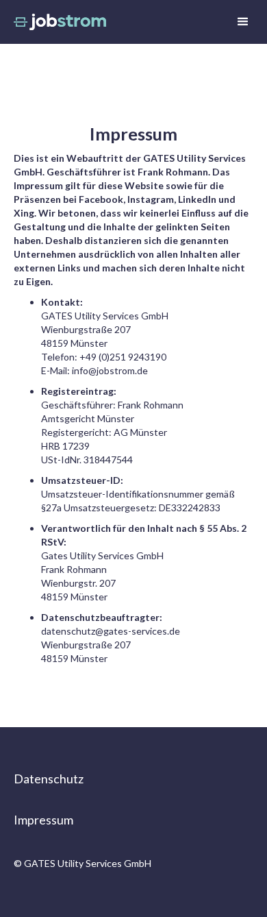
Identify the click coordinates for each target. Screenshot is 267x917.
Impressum (43, 819)
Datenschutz (49, 778)
